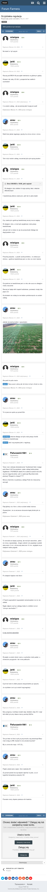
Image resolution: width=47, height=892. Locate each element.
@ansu (5, 442)
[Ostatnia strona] (44, 31)
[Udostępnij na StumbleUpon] (23, 878)
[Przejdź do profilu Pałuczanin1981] (5, 454)
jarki (12, 61)
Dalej (39, 31)
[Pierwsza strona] (3, 31)
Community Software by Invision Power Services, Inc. (23, 889)
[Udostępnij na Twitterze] (2, 878)
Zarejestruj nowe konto (23, 842)
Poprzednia (9, 31)
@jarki (5, 384)
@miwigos (6, 436)
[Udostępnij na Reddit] (20, 878)
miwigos (14, 37)
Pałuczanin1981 (18, 452)
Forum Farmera (11, 9)
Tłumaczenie (19, 884)
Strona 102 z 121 (23, 31)
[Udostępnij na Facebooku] (6, 878)
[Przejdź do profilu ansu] (5, 121)
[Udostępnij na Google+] (9, 878)
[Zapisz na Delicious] (16, 878)
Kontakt (29, 884)
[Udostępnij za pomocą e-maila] (27, 878)
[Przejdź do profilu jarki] (5, 63)
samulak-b (16, 19)
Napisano (11, 47)
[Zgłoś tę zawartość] (21, 47)
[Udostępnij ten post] (42, 47)
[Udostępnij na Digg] (13, 878)
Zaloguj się (23, 855)
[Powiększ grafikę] (23, 338)
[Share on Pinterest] (30, 878)
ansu (12, 120)
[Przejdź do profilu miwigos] (5, 38)
